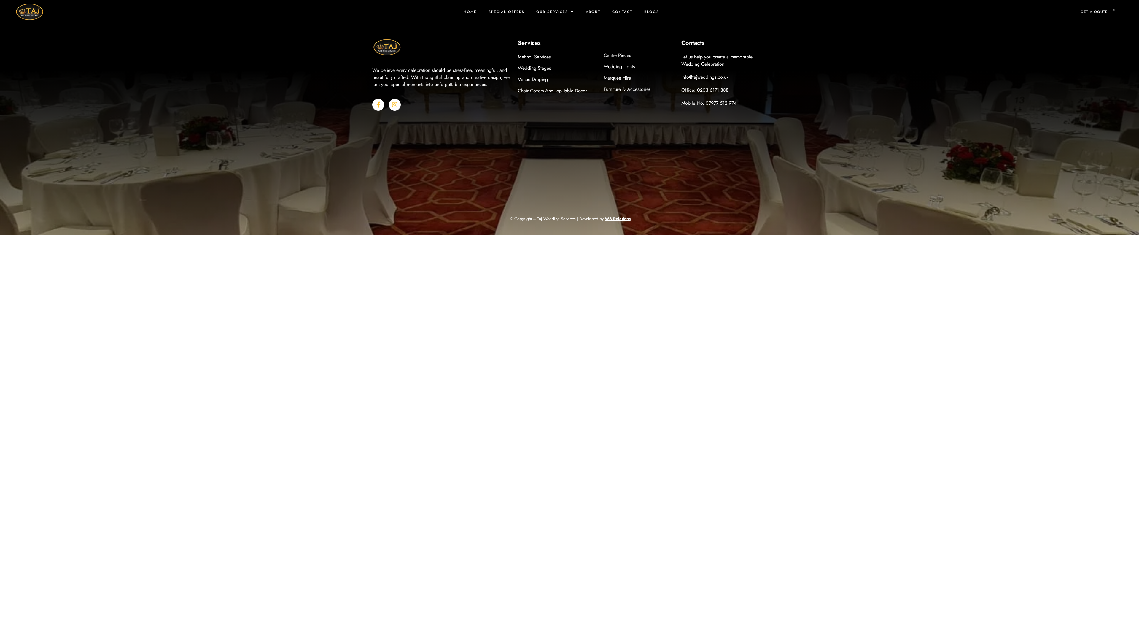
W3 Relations (618, 219)
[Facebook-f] (378, 105)
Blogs (651, 12)
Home (470, 12)
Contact (622, 12)
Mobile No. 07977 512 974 (708, 103)
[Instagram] (395, 105)
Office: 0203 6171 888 (704, 90)
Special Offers (506, 12)
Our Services (552, 12)
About (593, 12)
